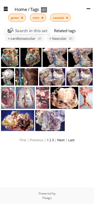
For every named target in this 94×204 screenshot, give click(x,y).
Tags (34, 9)
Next (61, 140)
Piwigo (47, 198)
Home (21, 9)
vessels (59, 17)
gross (15, 17)
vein (36, 17)
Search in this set (31, 30)
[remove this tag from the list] (22, 17)
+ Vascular (61, 38)
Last (71, 140)
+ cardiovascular (25, 38)
